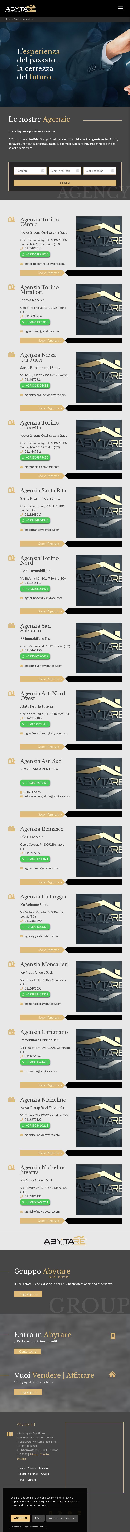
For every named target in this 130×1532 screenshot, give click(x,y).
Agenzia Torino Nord (39, 560)
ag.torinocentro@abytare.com (45, 263)
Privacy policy (16, 1527)
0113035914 (33, 316)
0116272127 (33, 1119)
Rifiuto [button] (38, 1518)
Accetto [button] (20, 1518)
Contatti (31, 1479)
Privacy (33, 1454)
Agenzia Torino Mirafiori (39, 289)
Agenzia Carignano (44, 1032)
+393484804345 (37, 520)
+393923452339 (37, 994)
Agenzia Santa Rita (43, 490)
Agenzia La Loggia (43, 897)
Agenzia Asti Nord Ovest (42, 696)
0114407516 (33, 248)
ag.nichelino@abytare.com (42, 1135)
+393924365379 (37, 926)
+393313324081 (37, 385)
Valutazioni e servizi (28, 1473)
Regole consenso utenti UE (35, 1527)
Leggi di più (26, 1294)
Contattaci (26, 1351)
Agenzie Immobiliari (23, 19)
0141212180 (33, 718)
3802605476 (32, 792)
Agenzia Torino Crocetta (39, 425)
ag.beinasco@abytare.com (42, 868)
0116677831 (33, 379)
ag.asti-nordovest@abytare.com (46, 733)
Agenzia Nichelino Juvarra (43, 1170)
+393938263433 (37, 724)
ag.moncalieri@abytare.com (43, 1003)
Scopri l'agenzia (48, 273)
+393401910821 (37, 859)
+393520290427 (37, 656)
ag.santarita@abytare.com (42, 529)
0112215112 (33, 582)
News (21, 1479)
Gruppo (45, 1473)
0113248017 (33, 514)
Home (8, 19)
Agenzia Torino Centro (39, 222)
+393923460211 (37, 1125)
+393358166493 (37, 588)
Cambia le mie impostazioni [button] (62, 1518)
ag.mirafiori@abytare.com (42, 331)
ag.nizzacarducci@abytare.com (45, 395)
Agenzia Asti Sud (41, 761)
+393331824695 (37, 1062)
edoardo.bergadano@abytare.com (47, 796)
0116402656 (33, 988)
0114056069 (33, 1056)
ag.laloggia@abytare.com (41, 936)
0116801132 (33, 1196)
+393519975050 (37, 254)
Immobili (43, 1467)
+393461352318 (37, 322)
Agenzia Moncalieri (44, 964)
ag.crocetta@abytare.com (42, 467)
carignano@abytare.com (41, 1071)
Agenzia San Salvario (35, 628)
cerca (65, 183)
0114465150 (33, 650)
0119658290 (33, 920)
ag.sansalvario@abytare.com (43, 665)
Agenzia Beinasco (42, 829)
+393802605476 (37, 783)
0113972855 (33, 853)
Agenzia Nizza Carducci (38, 357)
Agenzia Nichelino (43, 1100)
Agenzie (32, 1467)
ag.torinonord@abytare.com (43, 598)
